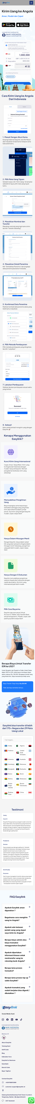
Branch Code (6, 1067)
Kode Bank (5, 1064)
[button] (17, 909)
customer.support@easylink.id (15, 1086)
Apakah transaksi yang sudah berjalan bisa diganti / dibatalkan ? (17, 990)
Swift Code (5, 1049)
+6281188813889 (10, 1082)
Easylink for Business (8, 1060)
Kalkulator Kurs (7, 1056)
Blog (3, 1053)
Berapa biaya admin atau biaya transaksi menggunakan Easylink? (15, 943)
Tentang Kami (6, 1046)
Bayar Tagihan (6, 1071)
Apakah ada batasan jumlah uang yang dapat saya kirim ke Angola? (15, 930)
